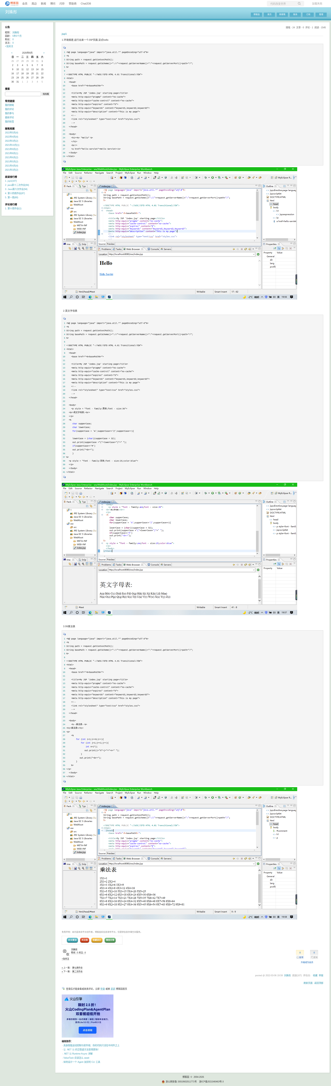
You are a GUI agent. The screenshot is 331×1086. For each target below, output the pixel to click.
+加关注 (65, 959)
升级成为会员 (307, 962)
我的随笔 (9, 105)
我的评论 (9, 109)
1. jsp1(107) (11, 181)
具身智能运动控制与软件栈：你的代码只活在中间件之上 (91, 1045)
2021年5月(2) (11, 161)
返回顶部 (318, 983)
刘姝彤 (11, 12)
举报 (321, 975)
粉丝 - (74, 952)
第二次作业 (77, 971)
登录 (102, 989)
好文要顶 (72, 940)
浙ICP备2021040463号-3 (211, 1081)
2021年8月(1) (11, 153)
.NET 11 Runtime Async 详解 (78, 1053)
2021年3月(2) (11, 170)
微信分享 (110, 940)
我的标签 (9, 121)
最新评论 (9, 117)
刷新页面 (308, 983)
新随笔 (282, 14)
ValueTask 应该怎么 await (76, 1058)
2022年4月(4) (11, 136)
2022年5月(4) (11, 132)
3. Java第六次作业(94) (16, 189)
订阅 (308, 14)
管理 (321, 14)
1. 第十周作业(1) (13, 208)
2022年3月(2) (11, 141)
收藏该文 (97, 940)
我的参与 (9, 113)
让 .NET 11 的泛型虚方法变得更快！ (81, 1049)
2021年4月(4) (11, 165)
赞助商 (73, 3)
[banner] (10, 3)
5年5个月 (17, 36)
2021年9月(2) (11, 149)
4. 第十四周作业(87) (15, 193)
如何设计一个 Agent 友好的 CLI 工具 (81, 1062)
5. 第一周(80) (11, 197)
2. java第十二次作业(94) (17, 185)
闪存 (62, 3)
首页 (269, 14)
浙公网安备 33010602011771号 (181, 1081)
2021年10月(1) (12, 145)
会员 (24, 3)
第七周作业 (77, 968)
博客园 (256, 14)
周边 (34, 3)
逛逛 (113, 989)
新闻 (43, 3)
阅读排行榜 (11, 176)
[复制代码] (64, 48)
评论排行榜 (11, 204)
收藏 (315, 975)
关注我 (85, 940)
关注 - (82, 952)
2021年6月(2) (11, 157)
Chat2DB (86, 3)
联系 (295, 14)
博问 (52, 3)
